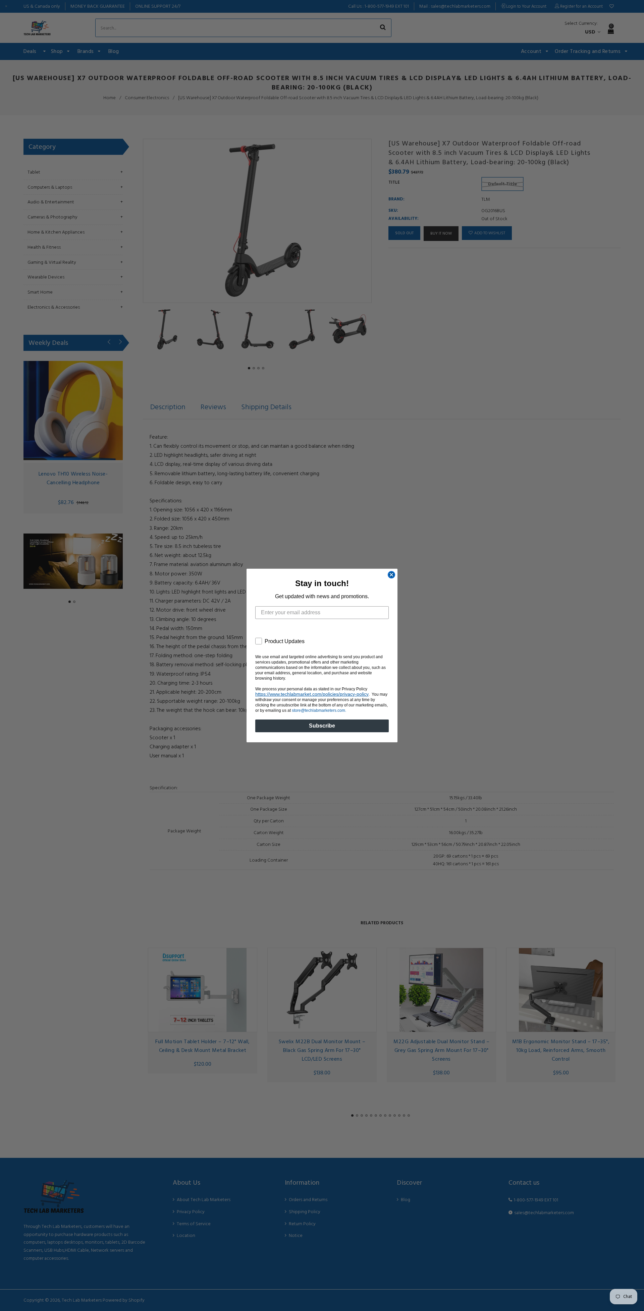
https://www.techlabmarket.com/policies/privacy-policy (312, 694)
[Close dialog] (391, 574)
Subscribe (322, 726)
